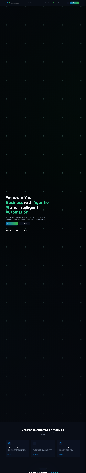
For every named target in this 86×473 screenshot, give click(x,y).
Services (39, 2)
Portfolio (44, 2)
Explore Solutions (24, 223)
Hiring (55, 2)
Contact (59, 2)
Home (25, 2)
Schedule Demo (10, 223)
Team (35, 2)
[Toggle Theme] (68, 3)
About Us (30, 2)
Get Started (73, 2)
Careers (49, 2)
